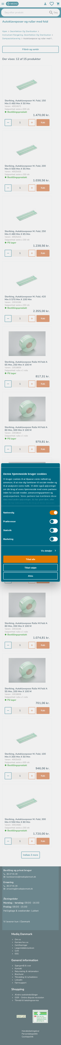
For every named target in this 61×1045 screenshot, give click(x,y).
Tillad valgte (30, 567)
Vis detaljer (46, 550)
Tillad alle (30, 559)
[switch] (54, 521)
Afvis (30, 576)
